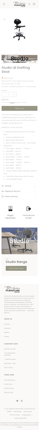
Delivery (6, 332)
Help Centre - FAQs (10, 363)
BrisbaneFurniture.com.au (20, 296)
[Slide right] (24, 50)
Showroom (7, 328)
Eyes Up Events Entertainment (23, 423)
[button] (4, 4)
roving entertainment (16, 425)
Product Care (8, 384)
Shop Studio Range (16, 268)
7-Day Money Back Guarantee (9, 354)
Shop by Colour (8, 392)
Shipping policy (26, 415)
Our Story (7, 324)
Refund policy (18, 411)
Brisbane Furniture (14, 409)
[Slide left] (15, 50)
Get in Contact (8, 367)
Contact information (20, 418)
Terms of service (15, 415)
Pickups (6, 336)
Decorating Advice (9, 380)
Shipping (12, 102)
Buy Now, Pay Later (10, 349)
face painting (27, 425)
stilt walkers (5, 425)
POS (21, 409)
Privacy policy (28, 411)
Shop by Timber (9, 388)
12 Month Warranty (10, 359)
